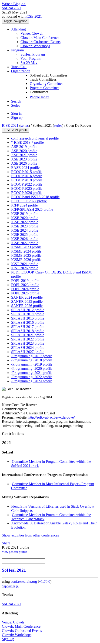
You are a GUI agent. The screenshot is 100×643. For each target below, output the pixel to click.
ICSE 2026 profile (24, 239)
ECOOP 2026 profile (26, 193)
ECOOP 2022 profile (26, 184)
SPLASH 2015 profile (27, 318)
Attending (18, 29)
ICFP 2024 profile (24, 205)
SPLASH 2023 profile (27, 343)
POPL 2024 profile (25, 289)
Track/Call (19, 67)
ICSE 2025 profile (24, 235)
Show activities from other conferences (30, 535)
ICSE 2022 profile (24, 222)
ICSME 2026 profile (26, 260)
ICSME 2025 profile (26, 255)
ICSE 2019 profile (24, 214)
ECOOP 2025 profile (26, 188)
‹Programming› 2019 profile (31, 364)
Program (17, 50)
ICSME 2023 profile (26, 247)
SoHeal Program (32, 54)
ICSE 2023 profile (24, 226)
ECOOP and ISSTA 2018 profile (35, 197)
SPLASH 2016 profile (27, 322)
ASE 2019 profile (24, 147)
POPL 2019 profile (25, 281)
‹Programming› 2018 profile (31, 360)
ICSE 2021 (33, 16)
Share (6, 543)
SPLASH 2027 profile (27, 352)
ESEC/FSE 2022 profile (29, 201)
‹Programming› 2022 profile (31, 377)
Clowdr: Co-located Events (40, 42)
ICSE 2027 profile (24, 243)
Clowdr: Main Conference (39, 38)
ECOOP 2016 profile (26, 176)
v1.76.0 (44, 581)
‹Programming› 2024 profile (31, 381)
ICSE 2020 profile (24, 218)
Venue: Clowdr (31, 33)
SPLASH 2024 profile (27, 348)
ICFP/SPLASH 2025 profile (32, 209)
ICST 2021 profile (24, 264)
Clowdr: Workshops (35, 46)
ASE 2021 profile (24, 155)
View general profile (14, 551)
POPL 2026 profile (25, 293)
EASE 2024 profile (25, 168)
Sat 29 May (28, 63)
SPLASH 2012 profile (27, 310)
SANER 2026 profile (27, 306)
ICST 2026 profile (24, 268)
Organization (20, 71)
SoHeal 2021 (14, 570)
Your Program (30, 58)
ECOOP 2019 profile (26, 180)
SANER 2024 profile (27, 297)
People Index (39, 97)
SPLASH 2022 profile (27, 339)
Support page (10, 586)
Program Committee (44, 88)
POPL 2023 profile (25, 285)
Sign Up (8, 639)
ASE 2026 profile (24, 163)
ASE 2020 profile (24, 151)
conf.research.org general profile (35, 138)
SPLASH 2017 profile (27, 327)
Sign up (17, 118)
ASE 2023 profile (24, 159)
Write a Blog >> (14, 4)
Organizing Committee (46, 84)
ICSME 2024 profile (26, 251)
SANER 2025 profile (27, 301)
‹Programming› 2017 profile (31, 356)
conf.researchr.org (24, 581)
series (24, 125)
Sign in (16, 113)
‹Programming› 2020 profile (31, 368)
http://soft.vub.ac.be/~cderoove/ (51, 417)
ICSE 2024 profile (24, 230)
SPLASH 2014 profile (27, 314)
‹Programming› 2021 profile (31, 373)
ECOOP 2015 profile (26, 172)
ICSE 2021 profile (15, 130)
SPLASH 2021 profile (27, 335)
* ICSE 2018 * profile (27, 142)
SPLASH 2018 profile (27, 331)
